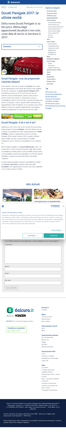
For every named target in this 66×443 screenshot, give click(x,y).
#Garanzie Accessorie (52, 99)
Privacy (6, 421)
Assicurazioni (51, 20)
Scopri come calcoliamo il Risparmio (19, 422)
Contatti (44, 310)
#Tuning (62, 106)
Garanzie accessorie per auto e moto (49, 387)
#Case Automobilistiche (53, 94)
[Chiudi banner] (63, 206)
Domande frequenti (53, 59)
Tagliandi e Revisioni (53, 68)
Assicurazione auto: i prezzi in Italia (51, 375)
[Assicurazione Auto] (22, 116)
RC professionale (47, 337)
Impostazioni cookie (14, 421)
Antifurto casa (51, 16)
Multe (50, 64)
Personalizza (32, 235)
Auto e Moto (51, 42)
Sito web (7, 280)
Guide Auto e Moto (53, 48)
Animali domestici (47, 347)
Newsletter (50, 77)
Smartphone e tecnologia (50, 358)
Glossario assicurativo (49, 383)
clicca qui (32, 223)
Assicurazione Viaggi (54, 31)
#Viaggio (48, 108)
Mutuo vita (45, 340)
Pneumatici (51, 66)
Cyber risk (45, 361)
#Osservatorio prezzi (52, 104)
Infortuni (44, 344)
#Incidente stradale (52, 101)
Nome (7, 266)
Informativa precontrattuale (46, 421)
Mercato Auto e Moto (54, 70)
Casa (43, 354)
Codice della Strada (53, 46)
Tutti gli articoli (47, 317)
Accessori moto (52, 13)
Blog (48, 57)
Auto (48, 39)
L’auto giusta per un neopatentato (16, 202)
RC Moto (50, 37)
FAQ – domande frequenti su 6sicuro (50, 380)
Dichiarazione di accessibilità (29, 421)
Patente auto (51, 82)
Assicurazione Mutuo (54, 29)
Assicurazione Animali (54, 23)
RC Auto (50, 35)
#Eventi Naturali (51, 97)
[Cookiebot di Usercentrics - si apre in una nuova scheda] (52, 206)
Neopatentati (52, 50)
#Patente (48, 106)
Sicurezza (50, 84)
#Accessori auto (51, 92)
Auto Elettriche (52, 44)
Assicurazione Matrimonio (55, 27)
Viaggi (44, 342)
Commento (9, 244)
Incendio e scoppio (48, 356)
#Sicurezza (55, 106)
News (49, 75)
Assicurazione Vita (53, 33)
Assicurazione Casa (53, 25)
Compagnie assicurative (49, 390)
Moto (4, 7)
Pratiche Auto (52, 54)
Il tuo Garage (51, 61)
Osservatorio (51, 79)
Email (7, 273)
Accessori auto (51, 11)
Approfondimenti (52, 18)
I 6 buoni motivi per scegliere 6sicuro (48, 371)
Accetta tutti (53, 235)
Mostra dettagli (56, 230)
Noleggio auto (52, 52)
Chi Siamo (45, 368)
